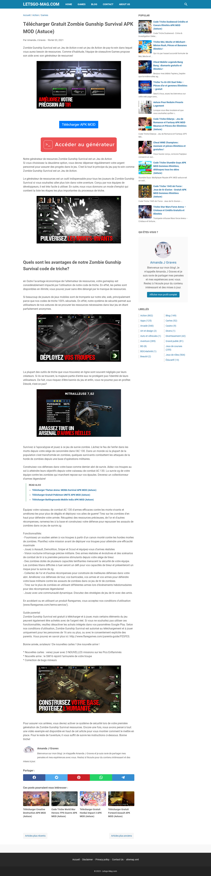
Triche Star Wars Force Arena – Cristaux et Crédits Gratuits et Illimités (169, 210)
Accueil (76, 859)
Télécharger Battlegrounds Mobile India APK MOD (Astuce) (63, 499)
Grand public (174, 341)
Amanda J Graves (163, 262)
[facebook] (34, 777)
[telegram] (123, 777)
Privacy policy (102, 859)
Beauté (145, 356)
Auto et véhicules (150, 336)
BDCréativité (148, 351)
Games (82, 4)
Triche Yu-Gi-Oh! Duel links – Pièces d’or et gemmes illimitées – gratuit (170, 85)
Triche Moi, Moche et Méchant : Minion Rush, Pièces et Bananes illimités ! (170, 45)
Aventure (148, 341)
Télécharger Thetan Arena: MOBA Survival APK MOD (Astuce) (64, 490)
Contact (108, 4)
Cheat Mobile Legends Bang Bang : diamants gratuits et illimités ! (168, 65)
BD (143, 346)
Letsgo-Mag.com (41, 4)
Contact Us (117, 859)
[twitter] (56, 777)
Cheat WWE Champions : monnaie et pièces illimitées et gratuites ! (169, 146)
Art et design (148, 331)
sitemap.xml (132, 859)
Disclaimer (87, 859)
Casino (171, 325)
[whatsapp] (101, 777)
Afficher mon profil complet (163, 294)
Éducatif (172, 360)
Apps (146, 320)
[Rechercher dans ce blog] (186, 4)
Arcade (147, 325)
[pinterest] (79, 777)
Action (146, 315)
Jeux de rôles (175, 354)
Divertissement (176, 336)
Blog (94, 4)
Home (68, 4)
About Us (124, 4)
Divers (170, 331)
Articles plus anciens (121, 835)
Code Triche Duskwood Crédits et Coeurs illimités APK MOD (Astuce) (170, 25)
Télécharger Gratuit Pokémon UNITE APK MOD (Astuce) (61, 495)
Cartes (171, 320)
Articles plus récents (35, 835)
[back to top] (204, 868)
